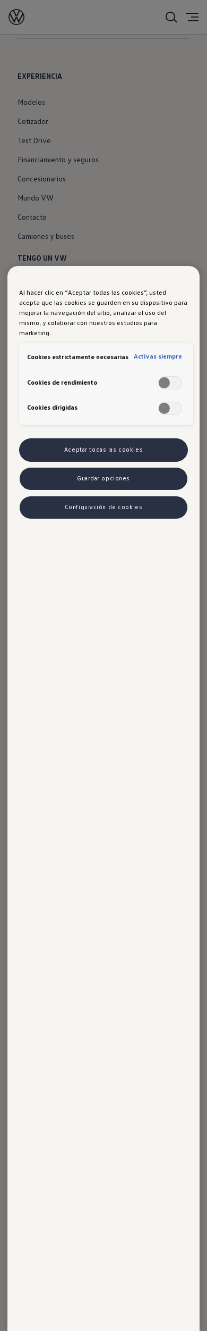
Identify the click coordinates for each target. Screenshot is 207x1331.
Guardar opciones (103, 478)
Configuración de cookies (104, 507)
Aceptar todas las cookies (103, 449)
